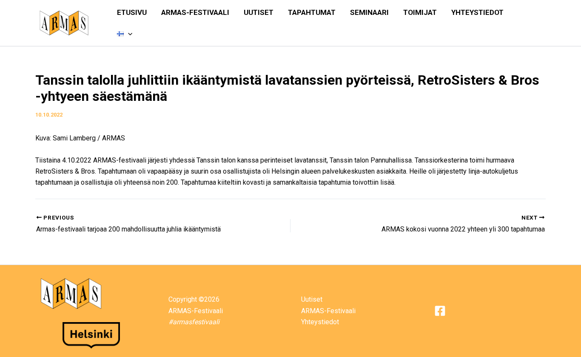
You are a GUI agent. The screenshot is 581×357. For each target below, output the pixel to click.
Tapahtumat (312, 12)
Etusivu (132, 12)
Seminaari (369, 12)
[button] (128, 33)
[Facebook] (440, 311)
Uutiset (258, 12)
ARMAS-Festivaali (195, 12)
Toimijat (420, 12)
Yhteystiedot (477, 12)
